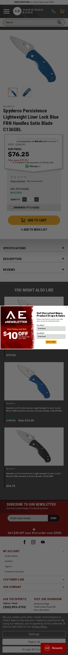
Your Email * (40, 333)
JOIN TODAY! (51, 342)
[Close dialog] (66, 307)
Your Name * (41, 325)
